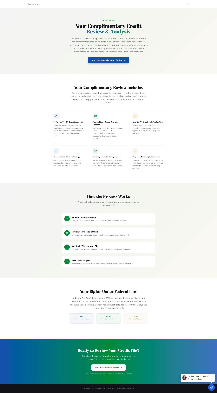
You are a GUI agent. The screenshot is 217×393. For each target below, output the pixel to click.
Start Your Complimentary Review (107, 60)
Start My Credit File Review (107, 367)
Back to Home (33, 4)
